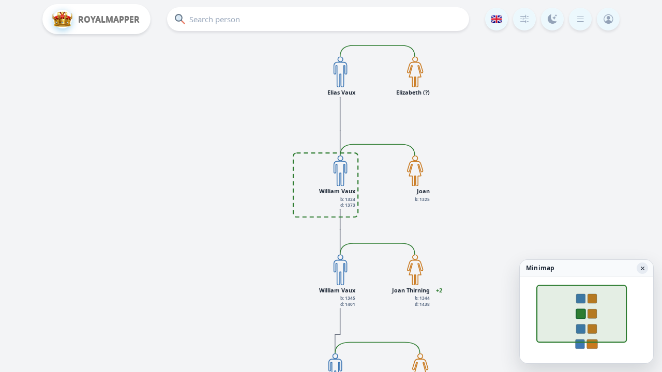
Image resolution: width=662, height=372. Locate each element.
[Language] (496, 19)
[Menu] (580, 19)
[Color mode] (552, 19)
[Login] (608, 19)
